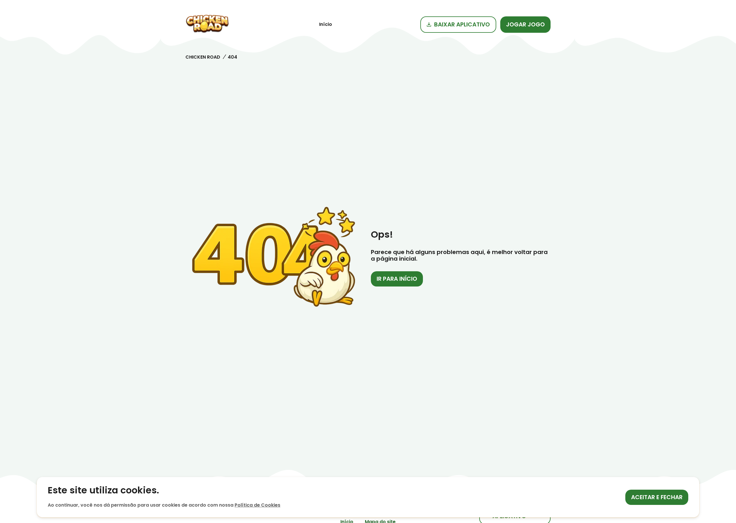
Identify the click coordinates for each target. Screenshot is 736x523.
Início (325, 24)
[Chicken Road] (207, 24)
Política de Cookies (257, 505)
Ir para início (397, 279)
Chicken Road (202, 57)
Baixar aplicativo (462, 24)
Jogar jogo (525, 24)
